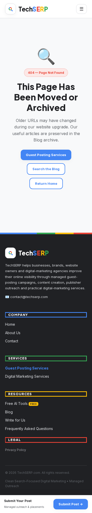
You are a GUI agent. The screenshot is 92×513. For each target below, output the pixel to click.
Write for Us (15, 420)
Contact (11, 341)
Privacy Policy (15, 450)
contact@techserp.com (29, 297)
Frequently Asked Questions (29, 428)
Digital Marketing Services (27, 376)
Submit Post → (71, 504)
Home (10, 324)
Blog (9, 412)
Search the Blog (46, 169)
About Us (12, 333)
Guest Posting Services (46, 155)
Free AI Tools (21, 403)
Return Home (46, 183)
